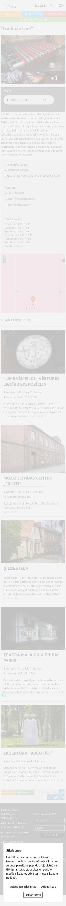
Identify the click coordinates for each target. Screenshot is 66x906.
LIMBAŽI (55, 14)
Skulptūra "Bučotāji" (28, 753)
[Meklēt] (51, 5)
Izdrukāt (27, 792)
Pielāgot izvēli (33, 895)
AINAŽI (11, 14)
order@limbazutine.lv (19, 204)
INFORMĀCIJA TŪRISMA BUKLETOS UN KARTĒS (14, 825)
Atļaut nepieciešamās (23, 886)
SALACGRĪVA (33, 14)
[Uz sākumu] (9, 5)
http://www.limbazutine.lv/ (22, 198)
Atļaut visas (48, 886)
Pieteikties (52, 835)
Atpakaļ (9, 792)
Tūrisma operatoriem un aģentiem (14, 834)
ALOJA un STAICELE (33, 19)
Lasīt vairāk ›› (38, 416)
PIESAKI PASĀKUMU (13, 842)
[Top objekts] (4, 694)
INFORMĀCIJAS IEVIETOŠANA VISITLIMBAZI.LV (10, 813)
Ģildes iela (15, 568)
